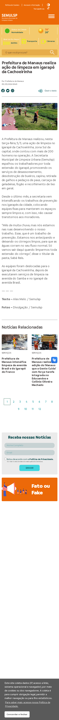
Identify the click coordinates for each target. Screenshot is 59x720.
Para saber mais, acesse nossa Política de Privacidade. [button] (27, 704)
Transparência (39, 9)
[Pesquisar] (52, 52)
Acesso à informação (32, 5)
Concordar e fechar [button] (17, 714)
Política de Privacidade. (41, 459)
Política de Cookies (12, 5)
